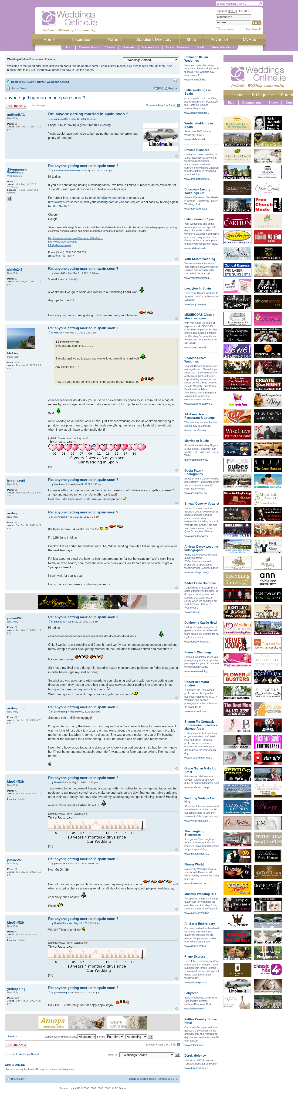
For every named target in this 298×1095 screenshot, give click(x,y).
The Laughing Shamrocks (194, 832)
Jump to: (113, 1054)
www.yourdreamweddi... (197, 277)
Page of (164, 105)
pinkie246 (59, 273)
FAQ (33, 70)
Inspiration (81, 39)
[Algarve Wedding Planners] (92, 602)
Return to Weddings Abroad (23, 1054)
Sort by (101, 1036)
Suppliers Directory (154, 39)
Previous (13, 1036)
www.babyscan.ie (194, 1008)
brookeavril (60, 484)
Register (173, 88)
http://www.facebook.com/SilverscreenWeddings (75, 238)
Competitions (88, 47)
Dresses (128, 47)
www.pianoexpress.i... (196, 982)
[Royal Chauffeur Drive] (160, 137)
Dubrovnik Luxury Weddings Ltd (197, 191)
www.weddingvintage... (197, 820)
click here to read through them (146, 66)
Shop (191, 39)
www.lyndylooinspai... (196, 304)
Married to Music (196, 441)
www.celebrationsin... (196, 139)
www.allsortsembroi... (196, 946)
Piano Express (194, 956)
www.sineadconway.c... (197, 536)
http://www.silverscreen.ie (65, 202)
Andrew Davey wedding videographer (201, 548)
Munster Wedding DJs (200, 894)
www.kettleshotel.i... (195, 1045)
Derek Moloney (195, 1055)
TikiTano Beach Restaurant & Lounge (199, 416)
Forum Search (20, 88)
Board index (18, 81)
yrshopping (60, 517)
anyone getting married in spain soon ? (45, 97)
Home (49, 39)
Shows (110, 47)
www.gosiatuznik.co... (196, 493)
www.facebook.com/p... (197, 787)
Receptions (150, 47)
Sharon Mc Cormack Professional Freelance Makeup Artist (200, 725)
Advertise (219, 39)
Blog (68, 47)
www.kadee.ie (192, 612)
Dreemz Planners (196, 150)
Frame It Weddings (198, 652)
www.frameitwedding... (197, 671)
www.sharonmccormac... (198, 757)
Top (176, 156)
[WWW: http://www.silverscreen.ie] (9, 198)
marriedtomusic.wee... (196, 459)
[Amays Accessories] (92, 1023)
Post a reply (11, 104)
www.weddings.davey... (197, 572)
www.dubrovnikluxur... (196, 208)
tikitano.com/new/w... (196, 430)
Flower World (194, 864)
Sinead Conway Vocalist (201, 503)
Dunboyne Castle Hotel (200, 622)
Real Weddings (223, 47)
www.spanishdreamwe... (198, 403)
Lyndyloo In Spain (197, 288)
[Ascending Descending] (139, 1036)
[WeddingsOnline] (70, 21)
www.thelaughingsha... (197, 853)
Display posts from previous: (61, 1036)
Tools (200, 47)
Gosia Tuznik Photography (193, 472)
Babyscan (191, 993)
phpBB (77, 1088)
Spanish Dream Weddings (195, 359)
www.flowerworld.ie (195, 883)
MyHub (249, 39)
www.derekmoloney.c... (197, 1068)
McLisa (58, 332)
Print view (175, 81)
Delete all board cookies (142, 1078)
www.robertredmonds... (197, 711)
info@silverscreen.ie (111, 198)
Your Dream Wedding (199, 259)
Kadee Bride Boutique (200, 583)
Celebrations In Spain (200, 219)
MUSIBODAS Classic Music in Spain (199, 316)
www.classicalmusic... (196, 347)
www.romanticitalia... (195, 79)
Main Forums (36, 81)
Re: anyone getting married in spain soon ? (88, 114)
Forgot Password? (253, 29)
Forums (114, 39)
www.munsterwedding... (197, 913)
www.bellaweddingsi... (196, 112)
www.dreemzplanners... (197, 178)
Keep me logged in (226, 29)
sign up (232, 11)
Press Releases (177, 47)
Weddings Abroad (58, 81)
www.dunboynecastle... (197, 641)
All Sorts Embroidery (199, 923)
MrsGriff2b (60, 782)
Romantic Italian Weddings (196, 58)
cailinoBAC (60, 119)
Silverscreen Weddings (67, 170)
